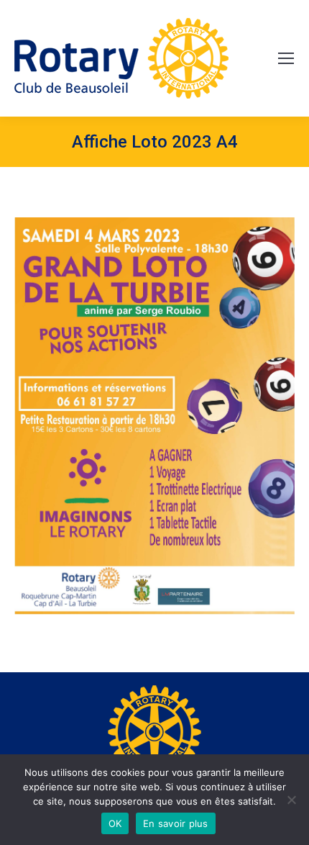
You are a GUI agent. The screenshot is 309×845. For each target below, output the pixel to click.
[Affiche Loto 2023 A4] (154, 416)
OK (115, 823)
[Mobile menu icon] (286, 58)
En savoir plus (175, 823)
